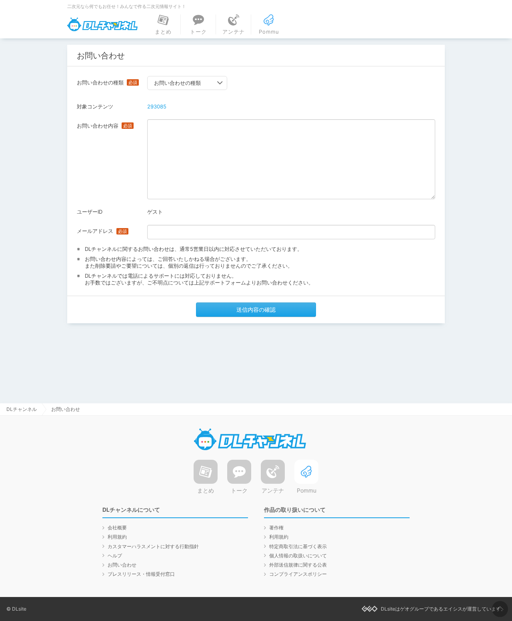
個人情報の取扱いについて (298, 556)
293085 (156, 106)
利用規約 (117, 537)
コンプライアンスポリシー (298, 574)
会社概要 (117, 528)
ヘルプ (115, 556)
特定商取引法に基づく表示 (298, 546)
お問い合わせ (122, 565)
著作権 (276, 528)
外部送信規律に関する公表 (298, 565)
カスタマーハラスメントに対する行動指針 (153, 546)
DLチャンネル (102, 24)
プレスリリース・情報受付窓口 (141, 574)
